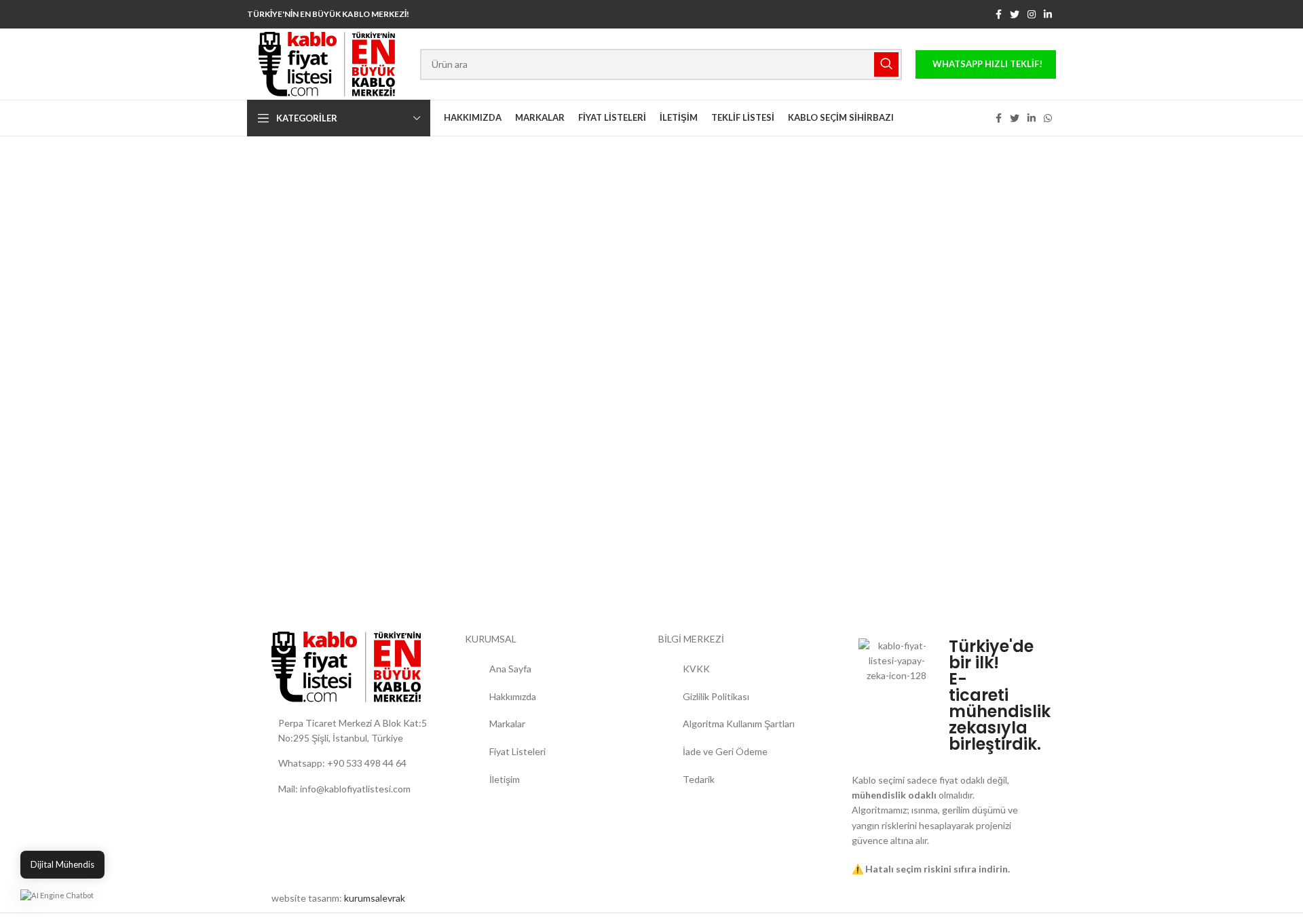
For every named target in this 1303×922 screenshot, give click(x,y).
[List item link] (361, 763)
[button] (57, 895)
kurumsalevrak (374, 898)
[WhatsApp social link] (1048, 118)
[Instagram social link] (1031, 14)
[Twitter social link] (1014, 14)
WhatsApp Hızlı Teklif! (987, 63)
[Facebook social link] (999, 14)
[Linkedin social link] (1048, 14)
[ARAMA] (886, 64)
